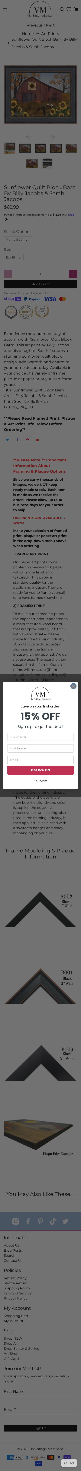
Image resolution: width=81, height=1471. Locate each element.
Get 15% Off (40, 770)
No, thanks (40, 781)
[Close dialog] (73, 686)
